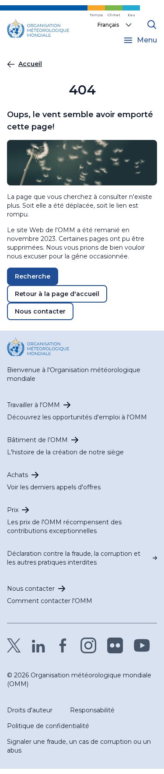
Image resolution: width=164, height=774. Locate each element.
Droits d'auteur (29, 710)
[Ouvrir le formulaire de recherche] (152, 24)
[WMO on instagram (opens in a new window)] (88, 645)
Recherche (32, 276)
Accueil (30, 64)
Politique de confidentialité (48, 726)
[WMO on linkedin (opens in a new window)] (38, 645)
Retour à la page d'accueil (57, 294)
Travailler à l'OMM (33, 405)
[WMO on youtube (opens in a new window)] (142, 645)
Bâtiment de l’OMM (37, 440)
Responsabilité (92, 710)
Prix (12, 510)
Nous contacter (40, 311)
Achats (17, 475)
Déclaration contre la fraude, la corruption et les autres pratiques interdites (73, 558)
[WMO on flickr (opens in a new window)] (115, 645)
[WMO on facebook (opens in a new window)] (63, 645)
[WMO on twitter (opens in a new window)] (14, 645)
